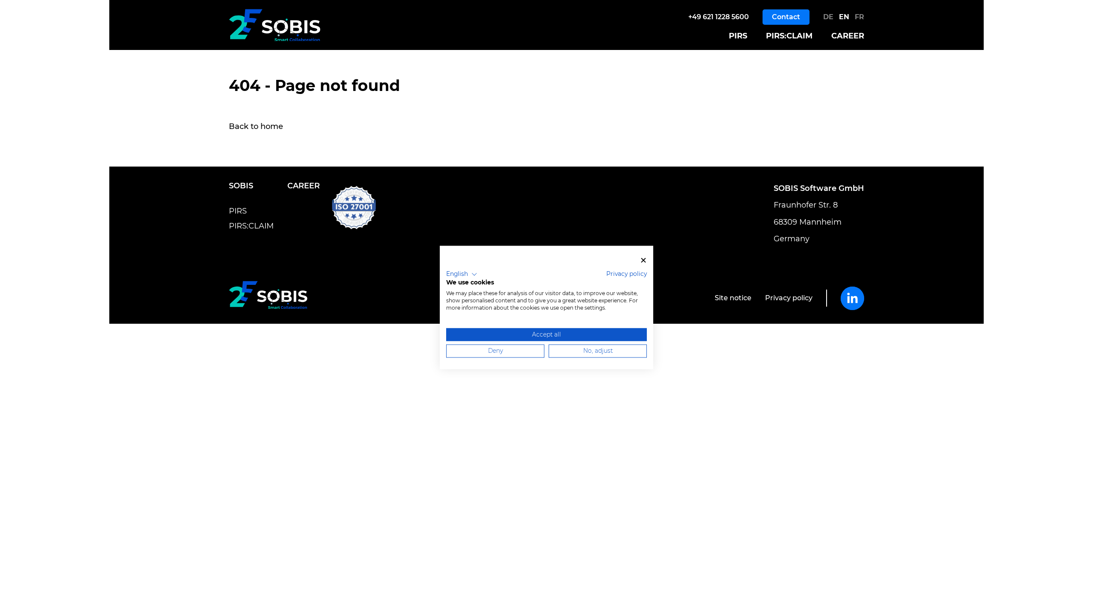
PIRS (738, 36)
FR (859, 17)
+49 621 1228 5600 (718, 17)
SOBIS (241, 185)
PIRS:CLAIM (789, 36)
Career (847, 36)
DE (829, 17)
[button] (461, 274)
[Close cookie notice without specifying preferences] (643, 260)
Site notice (733, 298)
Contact (786, 17)
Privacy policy (788, 298)
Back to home (256, 126)
